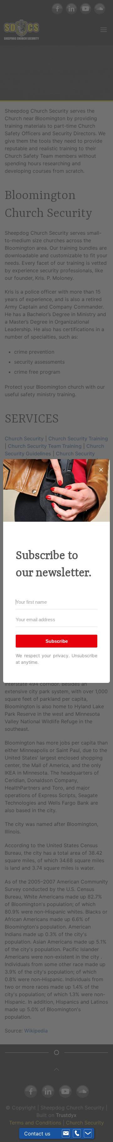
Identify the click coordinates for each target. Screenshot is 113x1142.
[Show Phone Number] (77, 1133)
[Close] (101, 468)
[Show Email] (66, 1133)
